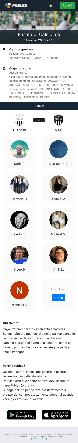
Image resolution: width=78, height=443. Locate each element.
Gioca (58, 298)
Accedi (68, 5)
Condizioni (36, 439)
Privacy (43, 439)
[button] (52, 5)
